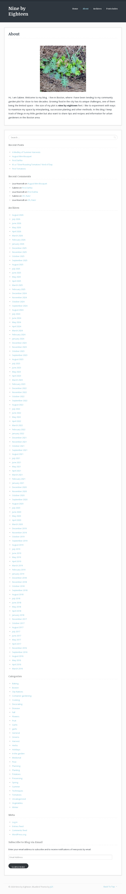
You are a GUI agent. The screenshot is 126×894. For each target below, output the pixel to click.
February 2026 (18, 239)
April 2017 (16, 643)
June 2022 (16, 412)
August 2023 (17, 359)
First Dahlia (17, 160)
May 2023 (16, 371)
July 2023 (16, 363)
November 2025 (19, 252)
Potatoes (16, 774)
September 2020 (19, 499)
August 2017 (17, 627)
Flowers (15, 716)
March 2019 (17, 565)
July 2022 (16, 408)
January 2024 (18, 338)
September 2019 (19, 540)
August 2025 (17, 264)
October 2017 (18, 623)
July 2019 (16, 549)
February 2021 (18, 478)
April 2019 (16, 561)
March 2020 (17, 524)
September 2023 (19, 355)
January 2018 (18, 615)
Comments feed (19, 830)
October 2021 (18, 446)
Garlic (15, 724)
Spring (15, 782)
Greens (15, 737)
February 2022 (18, 429)
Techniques (17, 790)
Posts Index (112, 9)
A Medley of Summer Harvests (26, 152)
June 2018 (16, 602)
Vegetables (17, 803)
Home (75, 9)
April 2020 (16, 520)
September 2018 (19, 590)
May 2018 (16, 606)
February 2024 (18, 334)
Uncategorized (19, 799)
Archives (97, 9)
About (86, 9)
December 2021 (19, 437)
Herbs (15, 745)
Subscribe (18, 866)
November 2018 (19, 582)
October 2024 (18, 301)
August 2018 (17, 594)
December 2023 (19, 342)
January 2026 (18, 244)
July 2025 (16, 268)
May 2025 (16, 276)
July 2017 (16, 631)
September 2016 (19, 652)
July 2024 (16, 314)
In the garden (18, 753)
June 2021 (16, 462)
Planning (16, 766)
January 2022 (18, 433)
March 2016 (17, 668)
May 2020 (16, 516)
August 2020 (17, 503)
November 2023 (19, 347)
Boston (15, 687)
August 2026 (17, 215)
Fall (13, 712)
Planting (16, 770)
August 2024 (17, 310)
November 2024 (19, 297)
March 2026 (17, 235)
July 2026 (16, 219)
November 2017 (19, 619)
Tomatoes (17, 794)
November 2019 (19, 532)
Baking (15, 683)
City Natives (17, 691)
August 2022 (17, 404)
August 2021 (17, 454)
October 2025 (18, 256)
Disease (16, 708)
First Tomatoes (19, 168)
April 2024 (16, 326)
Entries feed (18, 826)
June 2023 (16, 367)
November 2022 (19, 392)
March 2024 (17, 330)
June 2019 (16, 553)
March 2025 (17, 285)
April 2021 (16, 470)
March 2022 (17, 425)
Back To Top (109, 886)
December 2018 (19, 577)
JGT (51, 886)
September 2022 (19, 400)
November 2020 (19, 491)
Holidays (16, 749)
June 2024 (16, 318)
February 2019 (18, 569)
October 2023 (18, 351)
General (16, 733)
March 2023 (17, 380)
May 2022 (16, 417)
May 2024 (16, 322)
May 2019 (16, 557)
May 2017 (16, 639)
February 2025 (18, 289)
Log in (15, 822)
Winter (15, 807)
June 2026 (16, 223)
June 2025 (16, 272)
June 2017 (16, 635)
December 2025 (19, 248)
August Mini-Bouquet (22, 156)
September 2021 (19, 450)
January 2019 (18, 573)
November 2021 (19, 441)
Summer (16, 786)
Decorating (17, 704)
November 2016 (19, 648)
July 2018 (16, 598)
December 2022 (19, 388)
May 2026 (16, 227)
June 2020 (16, 512)
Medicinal (16, 757)
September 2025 (19, 260)
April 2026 (16, 231)
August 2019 (17, 544)
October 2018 (18, 586)
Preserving (17, 778)
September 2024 (19, 305)
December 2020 (19, 487)
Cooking (16, 700)
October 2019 (18, 536)
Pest (14, 761)
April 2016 (16, 664)
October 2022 (18, 396)
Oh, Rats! (26, 195)
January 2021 (18, 483)
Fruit (14, 720)
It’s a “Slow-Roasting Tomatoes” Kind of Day (32, 164)
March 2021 (17, 474)
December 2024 (19, 293)
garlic (14, 729)
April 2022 (16, 421)
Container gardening (21, 695)
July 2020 (16, 507)
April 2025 (16, 281)
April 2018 (16, 610)
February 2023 (18, 384)
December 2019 (19, 528)
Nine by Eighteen (18, 11)
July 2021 (16, 458)
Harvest (16, 741)
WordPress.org (19, 834)
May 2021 (16, 466)
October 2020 (18, 495)
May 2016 (16, 660)
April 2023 (16, 375)
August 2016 (17, 656)
